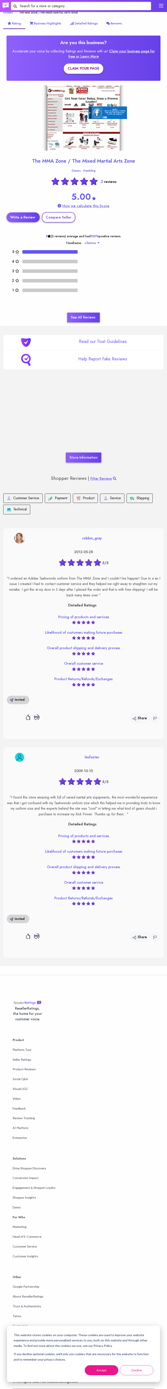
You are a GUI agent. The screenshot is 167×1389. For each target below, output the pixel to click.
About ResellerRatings (28, 1296)
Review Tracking (24, 1118)
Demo (17, 1207)
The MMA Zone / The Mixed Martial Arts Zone (83, 160)
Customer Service (25, 1246)
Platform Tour (22, 1050)
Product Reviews (24, 1069)
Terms (17, 1316)
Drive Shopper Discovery (29, 1168)
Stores (8, 12)
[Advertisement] (83, 417)
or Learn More (87, 56)
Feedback (19, 1108)
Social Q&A (20, 1079)
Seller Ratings (22, 1059)
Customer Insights (25, 1256)
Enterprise (20, 1137)
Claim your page (83, 68)
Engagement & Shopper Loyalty (34, 1187)
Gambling (89, 171)
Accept (102, 1370)
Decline (137, 1370)
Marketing (20, 1227)
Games (76, 171)
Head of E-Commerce (27, 1236)
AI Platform (20, 1128)
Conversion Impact (25, 1178)
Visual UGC (20, 1089)
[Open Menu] (161, 5)
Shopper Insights (24, 1197)
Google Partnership (26, 1286)
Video (17, 1098)
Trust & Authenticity (27, 1306)
